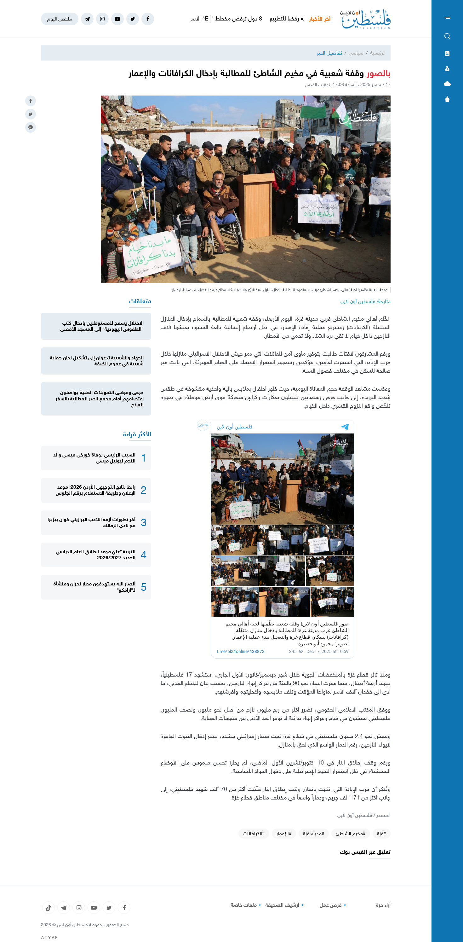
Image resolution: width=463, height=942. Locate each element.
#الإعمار (284, 833)
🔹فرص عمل (334, 905)
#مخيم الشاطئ (351, 833)
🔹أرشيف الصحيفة (286, 905)
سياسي (356, 52)
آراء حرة (383, 905)
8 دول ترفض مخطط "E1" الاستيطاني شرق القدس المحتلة (236, 18)
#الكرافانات (254, 833)
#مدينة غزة (313, 833)
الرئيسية (378, 52)
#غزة (381, 833)
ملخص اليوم (59, 18)
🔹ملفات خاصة (247, 905)
